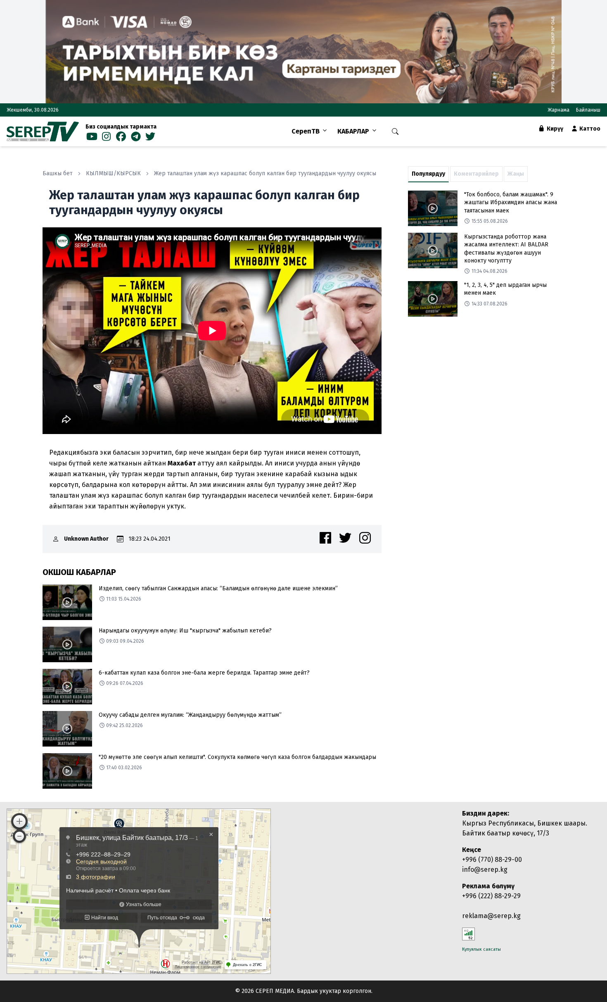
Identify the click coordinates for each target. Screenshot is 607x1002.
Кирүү (554, 128)
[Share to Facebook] (325, 537)
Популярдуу (428, 173)
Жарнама (558, 110)
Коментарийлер (476, 173)
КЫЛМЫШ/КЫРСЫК (113, 173)
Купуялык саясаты (481, 949)
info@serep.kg (484, 869)
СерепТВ (306, 131)
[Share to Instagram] (365, 537)
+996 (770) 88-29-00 (492, 860)
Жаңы (515, 173)
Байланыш (588, 110)
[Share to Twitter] (345, 537)
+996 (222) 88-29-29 (491, 896)
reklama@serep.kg (491, 916)
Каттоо (589, 128)
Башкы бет (58, 173)
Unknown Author (86, 538)
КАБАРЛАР (353, 131)
